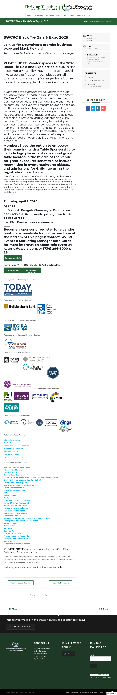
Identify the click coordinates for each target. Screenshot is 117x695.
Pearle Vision (9, 526)
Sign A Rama (9, 541)
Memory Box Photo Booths (15, 513)
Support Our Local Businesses (17, 544)
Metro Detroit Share (12, 516)
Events (101, 692)
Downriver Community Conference (19, 485)
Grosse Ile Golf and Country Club (18, 500)
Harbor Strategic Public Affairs (17, 503)
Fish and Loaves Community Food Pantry (40, 478)
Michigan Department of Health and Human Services (27, 518)
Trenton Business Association (17, 536)
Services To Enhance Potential (17, 539)
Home (86, 22)
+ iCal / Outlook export (60, 583)
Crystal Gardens (10, 443)
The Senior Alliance (12, 533)
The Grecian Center (11, 454)
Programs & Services (86, 692)
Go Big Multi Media (12, 498)
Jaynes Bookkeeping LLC (15, 511)
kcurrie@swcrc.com (54, 82)
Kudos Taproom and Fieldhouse (16, 446)
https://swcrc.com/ (94, 86)
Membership (74, 692)
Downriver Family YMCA (14, 488)
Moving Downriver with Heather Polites (21, 521)
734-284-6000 (99, 81)
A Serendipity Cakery (12, 440)
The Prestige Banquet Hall (14, 457)
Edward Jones (10, 495)
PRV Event (13, 609)
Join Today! (68, 654)
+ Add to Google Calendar (20, 583)
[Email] (103, 108)
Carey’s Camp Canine (13, 475)
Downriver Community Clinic (16, 483)
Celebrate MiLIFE (11, 478)
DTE (5, 493)
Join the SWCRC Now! (21, 626)
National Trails (10, 523)
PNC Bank (8, 528)
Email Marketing (97, 677)
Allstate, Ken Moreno (13, 470)
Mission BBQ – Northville (13, 448)
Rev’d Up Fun (9, 531)
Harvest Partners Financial (15, 505)
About (67, 692)
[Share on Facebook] (88, 108)
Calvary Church (10, 472)
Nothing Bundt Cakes (12, 451)
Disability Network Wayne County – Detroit (22, 480)
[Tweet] (93, 108)
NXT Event (103, 609)
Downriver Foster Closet (14, 490)
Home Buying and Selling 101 (16, 508)
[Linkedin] (98, 108)
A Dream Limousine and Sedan (17, 467)
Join (95, 692)
